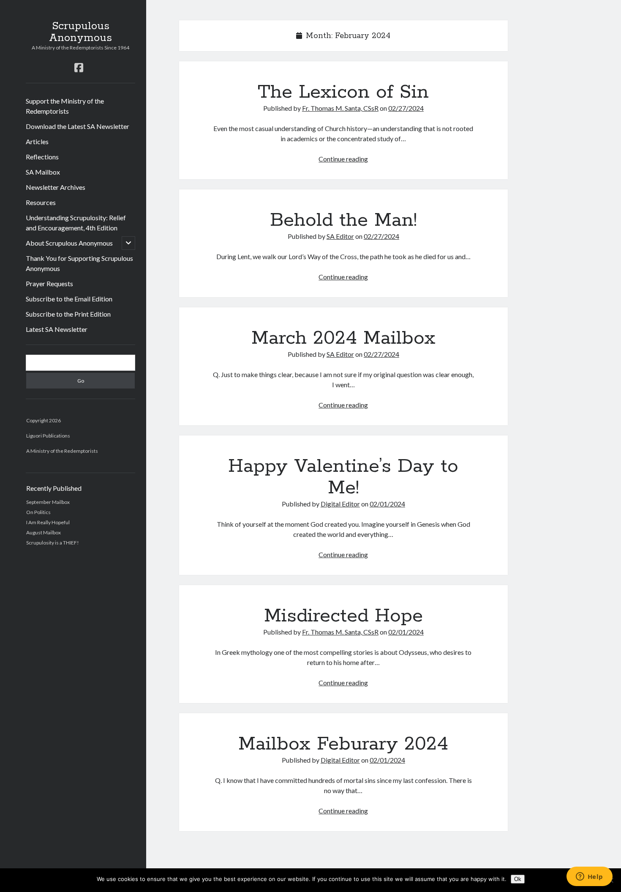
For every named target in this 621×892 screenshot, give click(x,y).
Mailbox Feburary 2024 (343, 744)
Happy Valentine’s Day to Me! (343, 477)
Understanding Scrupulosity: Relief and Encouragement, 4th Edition (76, 222)
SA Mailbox (43, 172)
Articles (37, 141)
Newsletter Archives (55, 187)
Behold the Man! (343, 220)
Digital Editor (340, 504)
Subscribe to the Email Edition (69, 299)
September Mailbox (48, 502)
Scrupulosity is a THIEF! (52, 542)
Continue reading (343, 159)
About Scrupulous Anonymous (69, 243)
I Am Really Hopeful (48, 522)
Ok (517, 879)
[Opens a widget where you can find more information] (589, 877)
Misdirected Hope (343, 616)
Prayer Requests (49, 283)
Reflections (42, 157)
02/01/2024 (387, 504)
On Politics (38, 512)
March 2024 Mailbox (343, 338)
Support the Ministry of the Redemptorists (65, 106)
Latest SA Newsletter (56, 329)
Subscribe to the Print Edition (68, 314)
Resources (41, 202)
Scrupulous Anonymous (80, 32)
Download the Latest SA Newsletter (77, 126)
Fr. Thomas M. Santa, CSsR (340, 108)
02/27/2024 (406, 108)
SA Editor (340, 236)
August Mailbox (43, 532)
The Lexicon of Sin (343, 92)
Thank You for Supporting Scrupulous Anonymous (79, 263)
